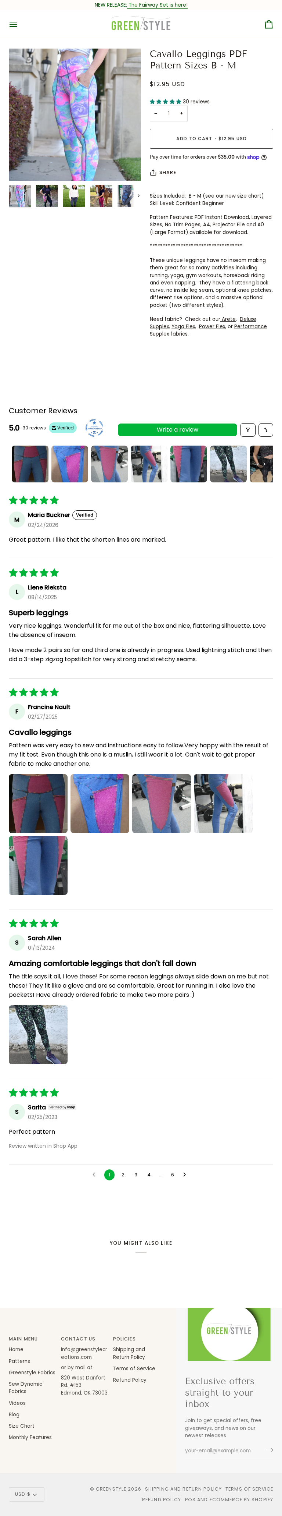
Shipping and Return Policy (129, 1353)
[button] (166, 101)
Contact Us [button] (78, 1339)
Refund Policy (130, 1380)
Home (16, 1349)
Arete (228, 319)
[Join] (267, 1450)
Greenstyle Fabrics (32, 1372)
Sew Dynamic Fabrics (25, 1388)
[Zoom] (75, 115)
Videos (17, 1403)
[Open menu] (20, 24)
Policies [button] (124, 1339)
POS (190, 1499)
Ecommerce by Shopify (242, 1499)
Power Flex (212, 326)
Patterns (19, 1361)
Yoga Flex (183, 326)
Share (167, 172)
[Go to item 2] (69, 464)
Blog (14, 1414)
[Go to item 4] (149, 464)
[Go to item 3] (109, 464)
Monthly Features (30, 1437)
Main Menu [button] (23, 1339)
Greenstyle (111, 1489)
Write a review (177, 429)
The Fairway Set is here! (157, 4)
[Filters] (248, 430)
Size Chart (22, 1426)
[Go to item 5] (188, 464)
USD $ (22, 1494)
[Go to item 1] (30, 464)
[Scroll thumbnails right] (264, 464)
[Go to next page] (186, 1175)
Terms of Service (134, 1368)
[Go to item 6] (228, 464)
